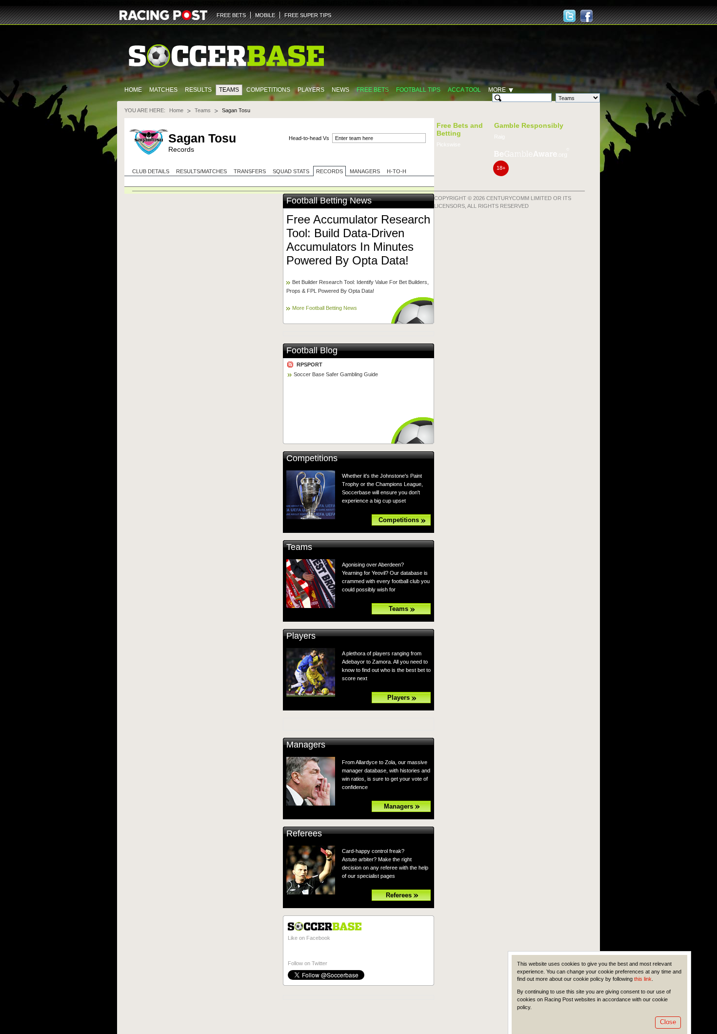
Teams (229, 89)
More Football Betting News (324, 308)
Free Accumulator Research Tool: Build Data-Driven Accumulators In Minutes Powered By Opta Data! (358, 240)
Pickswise (448, 144)
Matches (163, 89)
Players (311, 89)
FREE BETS (231, 15)
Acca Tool (464, 89)
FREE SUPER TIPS (307, 15)
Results (198, 89)
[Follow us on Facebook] (586, 16)
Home (133, 89)
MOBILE (265, 15)
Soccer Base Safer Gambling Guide (336, 374)
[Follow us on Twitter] (569, 16)
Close (668, 1022)
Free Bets (373, 89)
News (340, 89)
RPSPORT (309, 364)
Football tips (418, 89)
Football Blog (312, 350)
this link (643, 979)
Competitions (268, 89)
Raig (499, 137)
